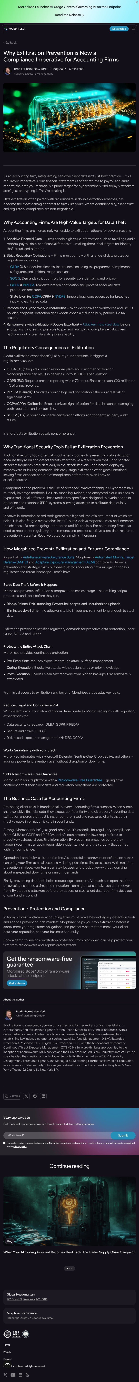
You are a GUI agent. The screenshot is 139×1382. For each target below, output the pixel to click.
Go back (10, 43)
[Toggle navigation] (133, 29)
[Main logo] (14, 28)
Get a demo (119, 29)
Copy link (15, 1096)
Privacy (7, 1351)
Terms (6, 1344)
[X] (5, 1375)
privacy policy (20, 1147)
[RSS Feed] (27, 1375)
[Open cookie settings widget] (7, 1364)
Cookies (7, 1359)
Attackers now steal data (101, 324)
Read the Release (68, 15)
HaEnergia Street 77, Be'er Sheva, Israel (30, 1318)
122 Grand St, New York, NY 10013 (27, 1299)
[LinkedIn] (20, 1375)
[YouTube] (13, 1375)
